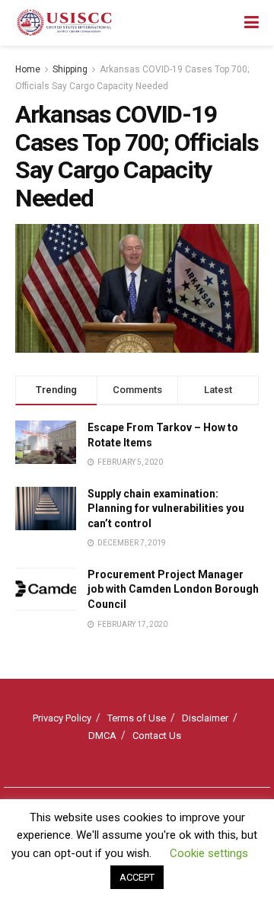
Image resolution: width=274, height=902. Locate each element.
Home (27, 69)
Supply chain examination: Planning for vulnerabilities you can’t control (166, 508)
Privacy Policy (62, 718)
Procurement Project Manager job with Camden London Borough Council (173, 589)
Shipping (70, 69)
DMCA (102, 735)
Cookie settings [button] (209, 853)
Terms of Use (136, 718)
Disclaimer (205, 718)
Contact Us (156, 735)
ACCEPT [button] (137, 877)
